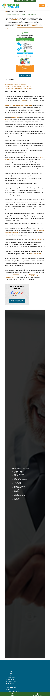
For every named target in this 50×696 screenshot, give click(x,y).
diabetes (7, 119)
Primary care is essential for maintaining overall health (18, 105)
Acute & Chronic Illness (19, 474)
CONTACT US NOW (25, 75)
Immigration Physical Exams (20, 479)
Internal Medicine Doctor (19, 495)
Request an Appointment (13, 691)
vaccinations (15, 232)
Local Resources (11, 675)
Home (6, 11)
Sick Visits (16, 490)
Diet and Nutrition (17, 483)
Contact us (16, 274)
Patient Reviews (11, 673)
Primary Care (17, 481)
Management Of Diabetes (19, 486)
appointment (34, 25)
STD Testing (16, 491)
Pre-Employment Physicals (20, 489)
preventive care (15, 117)
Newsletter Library (12, 681)
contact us (19, 25)
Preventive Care (17, 482)
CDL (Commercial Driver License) (21, 472)
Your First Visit (11, 683)
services (24, 100)
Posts (9, 669)
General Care (17, 484)
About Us (10, 668)
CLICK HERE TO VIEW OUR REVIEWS (17, 301)
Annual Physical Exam (19, 471)
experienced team (15, 19)
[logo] (10, 5)
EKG (15, 477)
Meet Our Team (11, 679)
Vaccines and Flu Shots (19, 497)
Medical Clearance (18, 487)
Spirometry (16, 499)
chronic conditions (37, 239)
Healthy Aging (17, 478)
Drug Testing (16, 494)
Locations (10, 689)
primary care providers (35, 253)
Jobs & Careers (11, 677)
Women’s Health (17, 493)
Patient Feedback (11, 671)
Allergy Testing (17, 498)
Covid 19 (16, 475)
